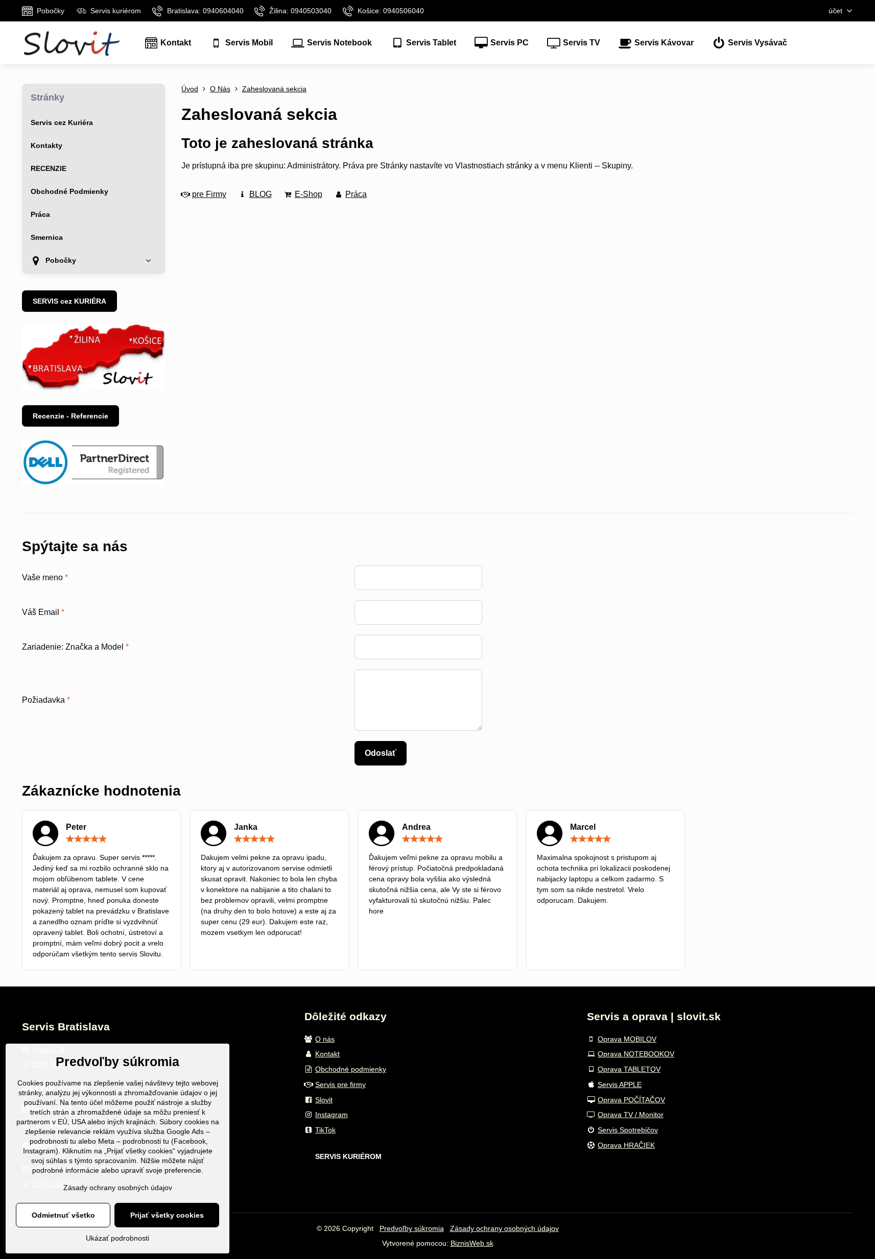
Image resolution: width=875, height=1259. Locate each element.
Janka (245, 827)
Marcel (583, 827)
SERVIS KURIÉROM (348, 1156)
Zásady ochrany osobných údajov (504, 1228)
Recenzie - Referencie (70, 416)
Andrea (416, 827)
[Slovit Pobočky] (93, 387)
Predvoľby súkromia (412, 1228)
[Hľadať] (845, 43)
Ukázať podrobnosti (117, 1238)
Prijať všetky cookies (167, 1215)
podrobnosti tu (53, 1141)
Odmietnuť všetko (63, 1215)
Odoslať (380, 753)
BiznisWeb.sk (472, 1243)
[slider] (86, 839)
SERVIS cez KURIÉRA (69, 301)
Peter (76, 827)
